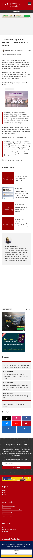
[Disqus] (16, 286)
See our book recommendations (12, 510)
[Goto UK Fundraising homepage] (16, 5)
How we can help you (8, 506)
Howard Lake (9, 50)
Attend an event (7, 516)
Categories (16, 11)
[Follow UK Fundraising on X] (6, 418)
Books (4, 494)
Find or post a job (7, 514)
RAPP (4, 85)
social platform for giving (11, 68)
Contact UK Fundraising (9, 529)
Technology (18, 54)
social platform (14, 131)
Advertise (28, 309)
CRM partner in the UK (13, 64)
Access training (7, 512)
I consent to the (15, 459)
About (4, 527)
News (29, 50)
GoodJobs (23, 260)
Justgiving (13, 54)
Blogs (4, 492)
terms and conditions (20, 459)
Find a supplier (6, 508)
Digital (9, 54)
